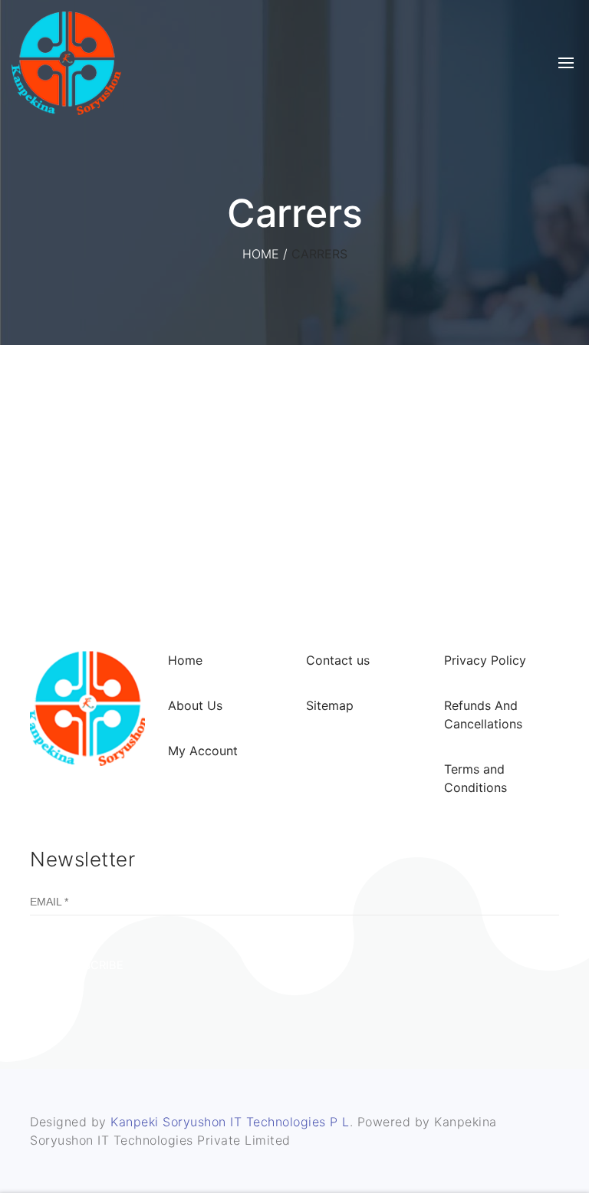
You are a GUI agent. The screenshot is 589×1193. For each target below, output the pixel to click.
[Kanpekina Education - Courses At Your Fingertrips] (66, 63)
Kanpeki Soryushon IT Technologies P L (230, 1121)
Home (260, 253)
